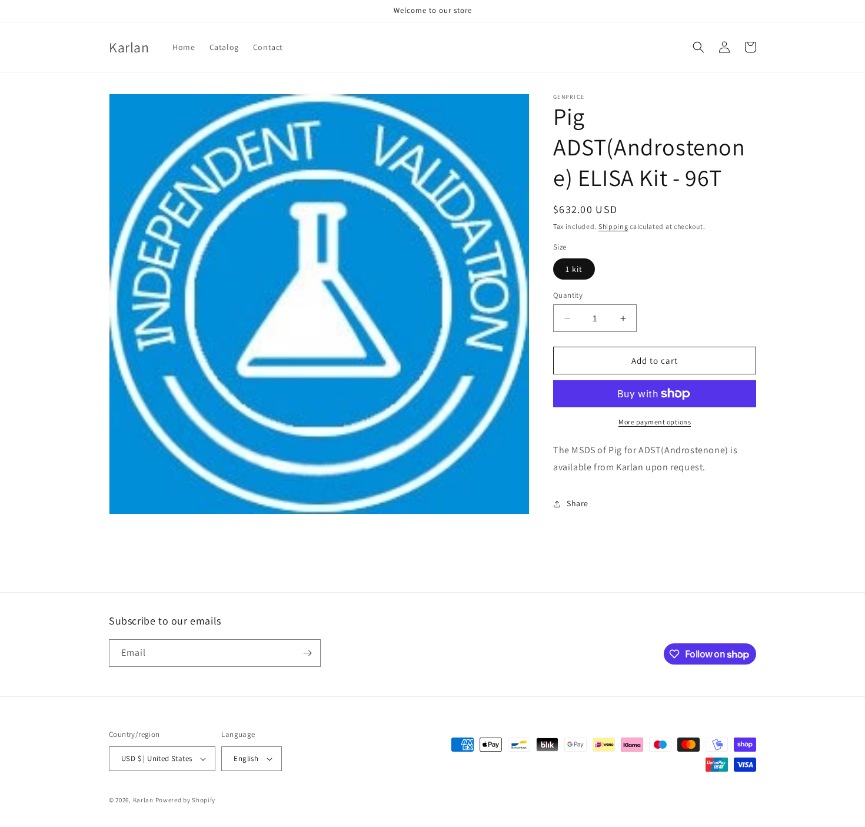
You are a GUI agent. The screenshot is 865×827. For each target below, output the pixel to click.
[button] (698, 47)
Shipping (613, 226)
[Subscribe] (307, 653)
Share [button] (577, 503)
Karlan (143, 800)
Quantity (568, 295)
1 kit (574, 269)
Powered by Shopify (185, 800)
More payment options (654, 421)
